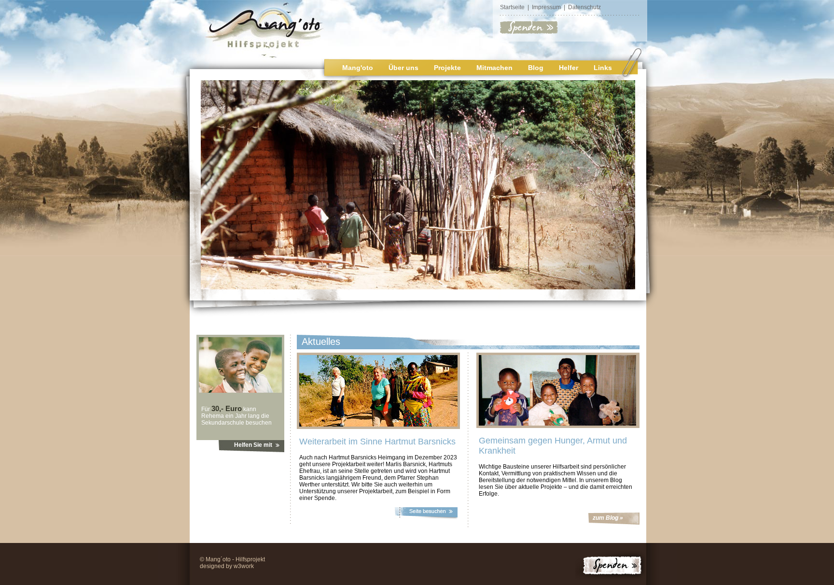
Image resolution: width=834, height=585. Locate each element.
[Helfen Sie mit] (240, 390)
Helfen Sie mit (253, 445)
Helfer (568, 67)
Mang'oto (357, 67)
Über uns (403, 67)
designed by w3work (227, 566)
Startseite (512, 7)
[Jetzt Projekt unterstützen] (529, 33)
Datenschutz (584, 7)
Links (603, 67)
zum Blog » (608, 517)
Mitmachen (494, 67)
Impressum (546, 7)
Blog (535, 67)
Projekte (447, 67)
